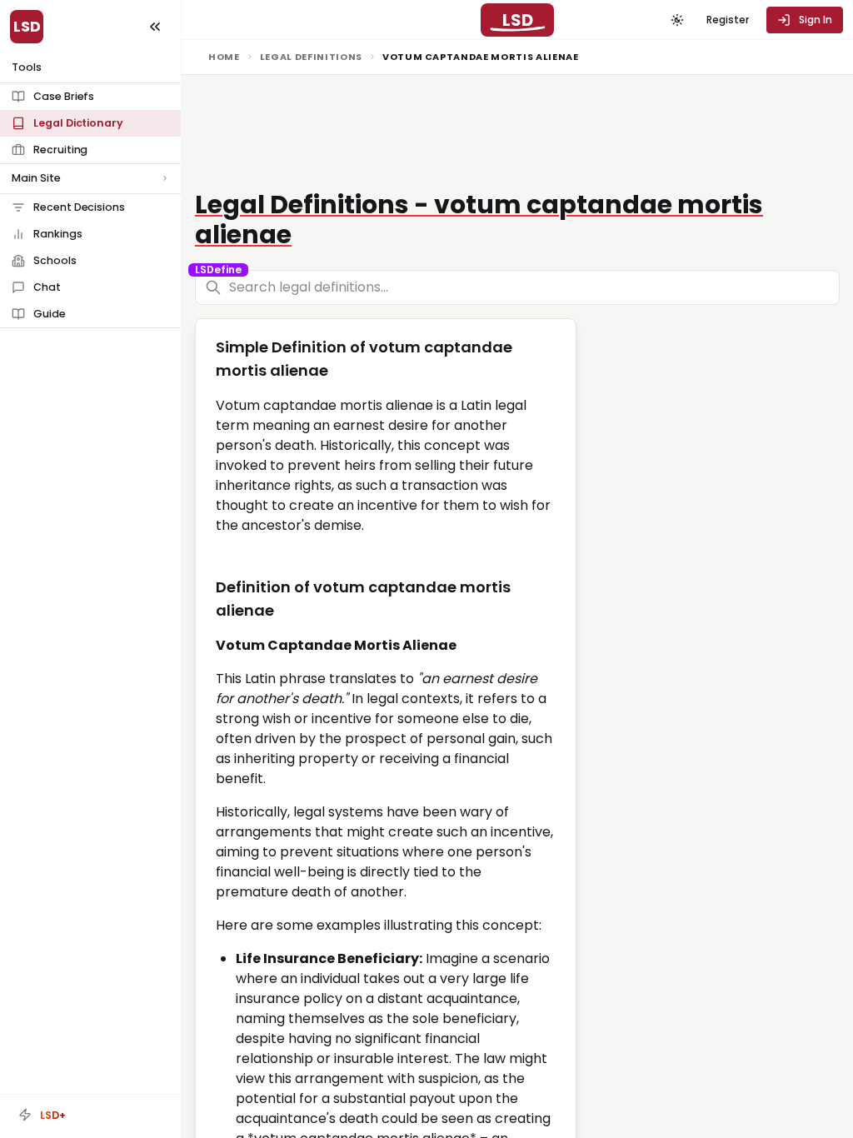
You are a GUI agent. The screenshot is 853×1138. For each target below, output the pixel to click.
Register (727, 19)
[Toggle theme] (677, 20)
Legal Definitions (311, 56)
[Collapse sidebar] (155, 26)
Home (224, 56)
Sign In (815, 19)
